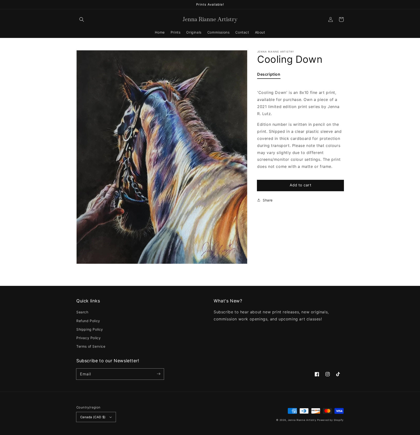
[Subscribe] (158, 374)
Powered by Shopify (330, 419)
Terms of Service (90, 346)
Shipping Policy (89, 329)
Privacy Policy (88, 338)
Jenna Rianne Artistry (302, 419)
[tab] (268, 75)
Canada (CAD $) (93, 417)
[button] (81, 19)
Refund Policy (88, 321)
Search (82, 312)
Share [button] (268, 200)
